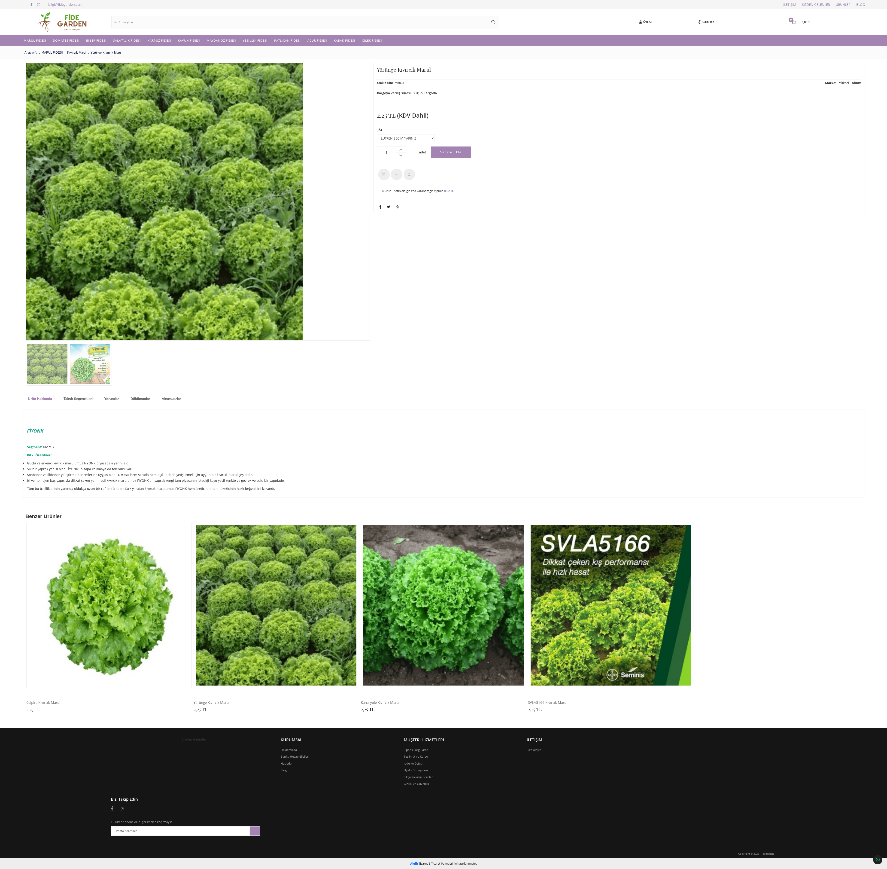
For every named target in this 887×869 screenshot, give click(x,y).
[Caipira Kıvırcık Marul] (109, 605)
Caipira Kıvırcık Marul (43, 703)
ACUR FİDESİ (317, 40)
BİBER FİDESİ (96, 40)
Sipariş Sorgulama (416, 750)
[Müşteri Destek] (877, 859)
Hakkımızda (289, 750)
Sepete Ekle (451, 152)
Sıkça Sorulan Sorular (418, 777)
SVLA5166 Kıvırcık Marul (547, 703)
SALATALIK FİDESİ (127, 40)
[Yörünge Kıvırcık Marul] (164, 201)
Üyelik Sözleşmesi (416, 770)
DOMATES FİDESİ (66, 40)
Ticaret (419, 863)
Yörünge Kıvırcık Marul (212, 703)
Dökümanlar (140, 399)
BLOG (860, 4)
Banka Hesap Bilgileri (295, 756)
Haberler (287, 763)
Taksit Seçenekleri (78, 399)
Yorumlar (111, 399)
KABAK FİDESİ (344, 40)
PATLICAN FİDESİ (287, 40)
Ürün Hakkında (40, 399)
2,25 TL (33, 709)
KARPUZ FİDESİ (159, 40)
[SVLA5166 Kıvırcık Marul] (611, 605)
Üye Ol (647, 22)
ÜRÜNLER (843, 4)
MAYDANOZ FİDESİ (221, 40)
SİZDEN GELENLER (816, 4)
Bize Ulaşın (534, 750)
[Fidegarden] (62, 22)
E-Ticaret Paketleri (440, 863)
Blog (284, 770)
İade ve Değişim (414, 763)
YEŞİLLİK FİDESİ (255, 40)
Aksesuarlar (171, 399)
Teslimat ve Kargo (416, 756)
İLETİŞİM (789, 4)
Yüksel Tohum (843, 83)
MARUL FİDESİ (35, 40)
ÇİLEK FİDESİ (372, 40)
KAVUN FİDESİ (189, 40)
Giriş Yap (708, 22)
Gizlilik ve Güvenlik (416, 784)
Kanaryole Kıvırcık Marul (380, 703)
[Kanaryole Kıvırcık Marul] (443, 605)
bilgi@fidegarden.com (65, 4)
